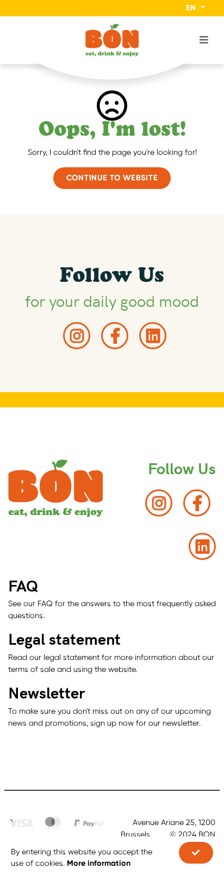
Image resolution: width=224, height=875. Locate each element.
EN (192, 7)
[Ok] (196, 853)
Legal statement (64, 638)
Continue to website (112, 177)
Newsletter (46, 692)
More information (98, 863)
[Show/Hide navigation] (20, 40)
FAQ (23, 585)
